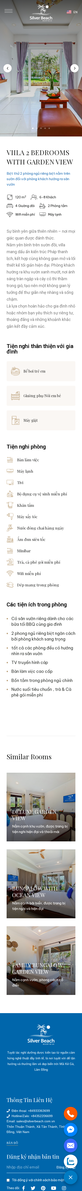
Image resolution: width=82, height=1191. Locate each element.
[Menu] (9, 11)
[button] (12, 1143)
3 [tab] (41, 128)
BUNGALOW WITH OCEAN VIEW (35, 891)
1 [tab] (33, 128)
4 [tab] (45, 128)
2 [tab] (37, 128)
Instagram (64, 1188)
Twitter (33, 1188)
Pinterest (43, 1188)
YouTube (53, 1188)
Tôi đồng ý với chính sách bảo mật (38, 1180)
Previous (7, 68)
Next (74, 68)
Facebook (23, 1188)
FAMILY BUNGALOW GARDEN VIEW (37, 968)
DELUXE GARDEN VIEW (34, 815)
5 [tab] (49, 128)
